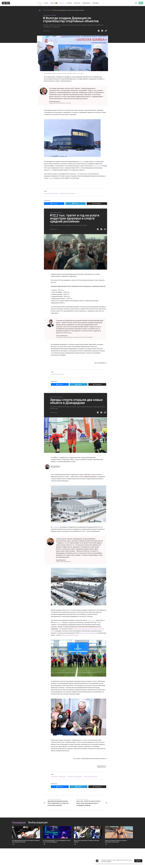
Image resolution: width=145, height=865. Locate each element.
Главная (45, 10)
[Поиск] (136, 3)
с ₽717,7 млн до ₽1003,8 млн (88, 633)
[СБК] (6, 3)
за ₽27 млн (90, 620)
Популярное (19, 822)
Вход (140, 3)
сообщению (56, 527)
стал (50, 170)
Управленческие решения (49, 15)
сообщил (51, 178)
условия (109, 861)
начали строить (97, 165)
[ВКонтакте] (129, 3)
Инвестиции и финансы (56, 212)
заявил (81, 161)
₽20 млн (58, 622)
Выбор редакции (38, 822)
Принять (138, 860)
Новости (50, 10)
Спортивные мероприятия (74, 776)
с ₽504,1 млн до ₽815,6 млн (69, 635)
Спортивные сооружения (51, 193)
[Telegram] (131, 3)
